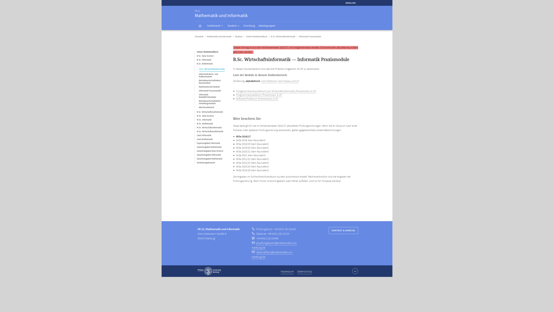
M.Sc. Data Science (205, 116)
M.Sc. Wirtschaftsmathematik (210, 131)
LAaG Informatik (204, 135)
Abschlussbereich (206, 107)
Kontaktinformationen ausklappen (355, 271)
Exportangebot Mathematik (209, 147)
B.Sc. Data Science (205, 56)
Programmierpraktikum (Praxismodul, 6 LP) (259, 95)
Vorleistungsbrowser (206, 162)
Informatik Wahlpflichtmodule (207, 96)
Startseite (199, 36)
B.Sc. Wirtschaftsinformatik (283, 36)
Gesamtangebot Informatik (209, 155)
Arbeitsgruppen (267, 25)
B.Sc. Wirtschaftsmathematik (210, 112)
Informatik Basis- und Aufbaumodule (208, 75)
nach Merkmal (268, 81)
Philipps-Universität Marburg (209, 271)
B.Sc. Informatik (204, 59)
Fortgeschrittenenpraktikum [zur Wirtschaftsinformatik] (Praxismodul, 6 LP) (276, 91)
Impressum (287, 272)
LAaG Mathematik (205, 139)
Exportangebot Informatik (208, 143)
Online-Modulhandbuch (256, 36)
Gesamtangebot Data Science (210, 151)
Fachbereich (213, 25)
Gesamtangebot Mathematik (209, 158)
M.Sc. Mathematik (205, 123)
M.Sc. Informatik (204, 119)
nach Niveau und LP (288, 81)
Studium (232, 25)
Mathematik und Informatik (219, 36)
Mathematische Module (209, 87)
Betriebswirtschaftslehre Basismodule (210, 81)
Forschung (249, 25)
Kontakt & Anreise (343, 230)
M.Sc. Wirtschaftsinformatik (209, 127)
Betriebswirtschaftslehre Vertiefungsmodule (210, 102)
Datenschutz (304, 272)
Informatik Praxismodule (210, 90)
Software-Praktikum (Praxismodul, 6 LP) (257, 99)
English (351, 3)
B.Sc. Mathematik (205, 63)
